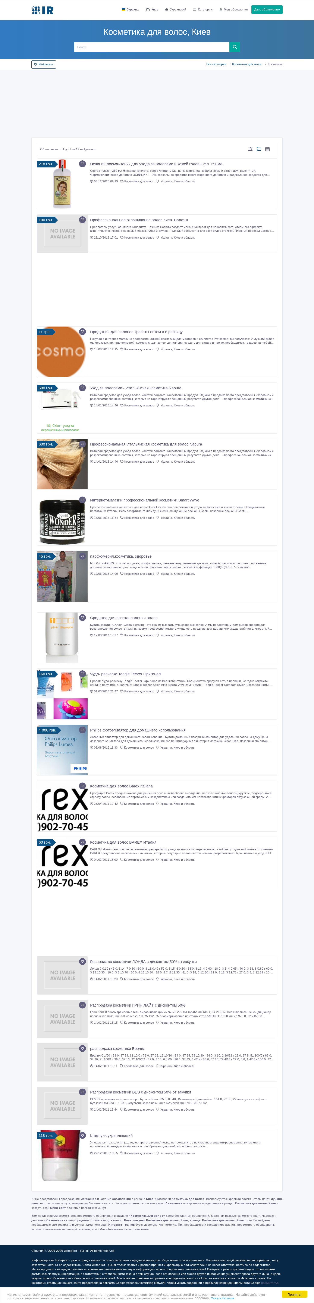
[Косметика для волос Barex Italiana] (62, 806)
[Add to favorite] (82, 163)
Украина (133, 9)
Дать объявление (267, 9)
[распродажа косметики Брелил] (62, 1062)
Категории (205, 9)
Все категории (216, 64)
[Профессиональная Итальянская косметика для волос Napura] (62, 464)
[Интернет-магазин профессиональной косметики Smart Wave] (62, 520)
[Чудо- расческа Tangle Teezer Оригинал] (62, 694)
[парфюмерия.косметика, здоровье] (62, 576)
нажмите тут (269, 1282)
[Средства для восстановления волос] (62, 638)
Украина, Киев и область (177, 181)
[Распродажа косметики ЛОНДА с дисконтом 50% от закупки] (62, 975)
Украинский (178, 9)
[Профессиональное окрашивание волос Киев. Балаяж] (62, 234)
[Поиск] (234, 47)
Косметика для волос (247, 64)
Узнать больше (222, 1297)
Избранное (46, 64)
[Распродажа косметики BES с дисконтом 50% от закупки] (62, 1106)
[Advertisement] (157, 102)
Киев (154, 9)
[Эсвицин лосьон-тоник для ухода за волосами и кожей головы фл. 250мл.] (62, 184)
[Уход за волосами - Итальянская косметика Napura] (62, 408)
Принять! (295, 1294)
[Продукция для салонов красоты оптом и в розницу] (62, 352)
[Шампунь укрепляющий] (62, 1155)
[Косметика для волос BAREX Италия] (62, 862)
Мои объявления (236, 9)
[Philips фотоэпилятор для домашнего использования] (62, 750)
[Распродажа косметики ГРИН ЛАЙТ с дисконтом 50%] (62, 1019)
